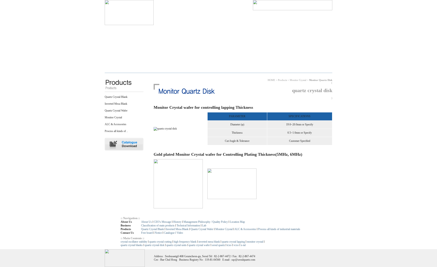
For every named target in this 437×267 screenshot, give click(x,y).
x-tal (243, 245)
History (177, 221)
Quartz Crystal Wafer (116, 110)
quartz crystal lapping (233, 241)
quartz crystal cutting (160, 241)
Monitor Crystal (113, 117)
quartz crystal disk (154, 245)
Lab (204, 225)
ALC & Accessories (115, 124)
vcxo (236, 245)
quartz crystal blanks (132, 245)
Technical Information (188, 225)
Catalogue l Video (173, 232)
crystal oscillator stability (134, 241)
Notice (158, 232)
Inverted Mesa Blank (116, 103)
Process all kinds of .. (116, 131)
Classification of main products (158, 225)
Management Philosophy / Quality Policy (205, 221)
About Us (146, 221)
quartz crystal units (176, 245)
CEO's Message (162, 221)
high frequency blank (185, 241)
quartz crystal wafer (199, 245)
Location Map (237, 221)
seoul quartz (218, 245)
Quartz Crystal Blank (116, 97)
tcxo (229, 245)
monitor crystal (255, 241)
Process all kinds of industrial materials (279, 229)
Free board (147, 232)
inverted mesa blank (209, 241)
